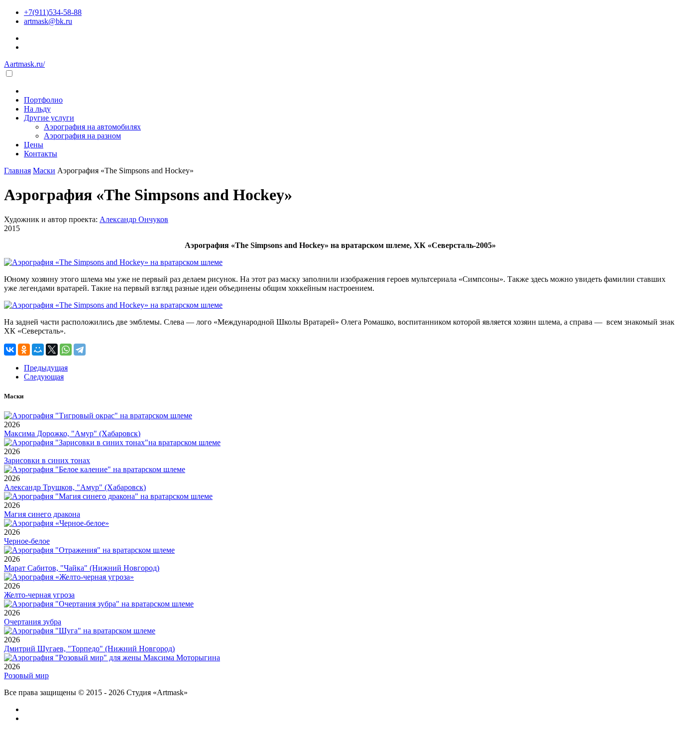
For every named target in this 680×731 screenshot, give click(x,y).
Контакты (40, 153)
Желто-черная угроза (39, 595)
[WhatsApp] (66, 350)
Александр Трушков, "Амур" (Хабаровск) (75, 487)
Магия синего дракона (42, 514)
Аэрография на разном (82, 135)
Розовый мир (26, 675)
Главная (17, 170)
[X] (52, 350)
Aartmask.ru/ (24, 64)
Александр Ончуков (134, 219)
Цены (33, 144)
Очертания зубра (32, 621)
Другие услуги (49, 118)
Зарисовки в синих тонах (47, 460)
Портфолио (43, 100)
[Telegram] (80, 350)
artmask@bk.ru (48, 21)
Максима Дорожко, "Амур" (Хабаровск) (72, 433)
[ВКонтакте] (10, 350)
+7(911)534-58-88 (53, 12)
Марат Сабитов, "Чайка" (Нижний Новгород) (81, 568)
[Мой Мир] (38, 350)
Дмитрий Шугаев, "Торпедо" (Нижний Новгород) (89, 648)
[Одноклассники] (24, 350)
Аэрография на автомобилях (92, 126)
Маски (44, 170)
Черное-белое (27, 541)
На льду (37, 109)
